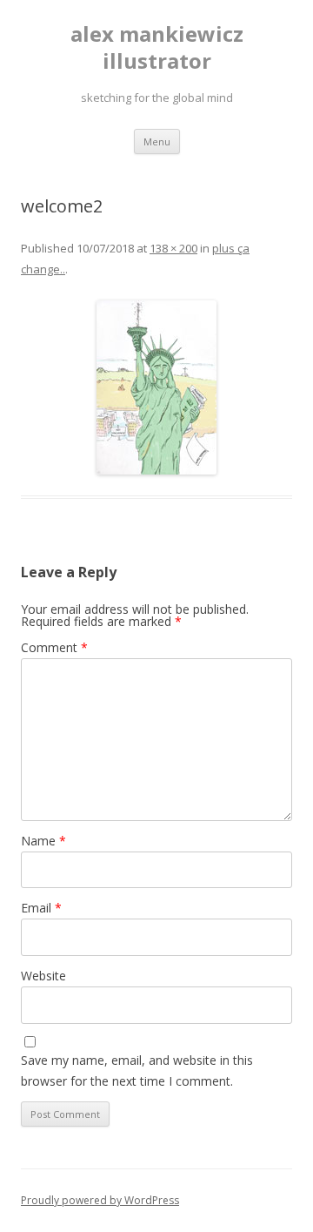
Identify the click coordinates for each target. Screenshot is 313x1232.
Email (41, 907)
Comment (54, 647)
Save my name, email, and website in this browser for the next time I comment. (137, 1070)
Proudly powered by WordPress (100, 1200)
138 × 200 (173, 248)
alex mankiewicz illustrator (156, 48)
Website (43, 975)
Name (43, 840)
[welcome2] (156, 387)
